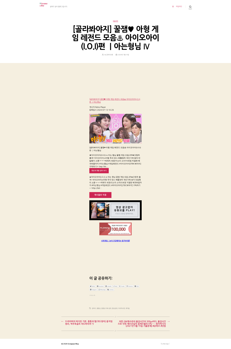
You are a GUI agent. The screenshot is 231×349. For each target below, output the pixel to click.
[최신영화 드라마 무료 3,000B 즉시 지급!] (115, 229)
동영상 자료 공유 (106, 308)
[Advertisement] (115, 83)
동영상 (99, 308)
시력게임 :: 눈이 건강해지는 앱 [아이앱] (115, 241)
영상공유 (114, 308)
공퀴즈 (94, 308)
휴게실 (128, 308)
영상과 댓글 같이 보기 (98, 170)
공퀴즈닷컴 (109, 54)
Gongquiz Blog (73, 344)
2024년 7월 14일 (123, 54)
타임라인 (179, 6)
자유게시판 (121, 308)
